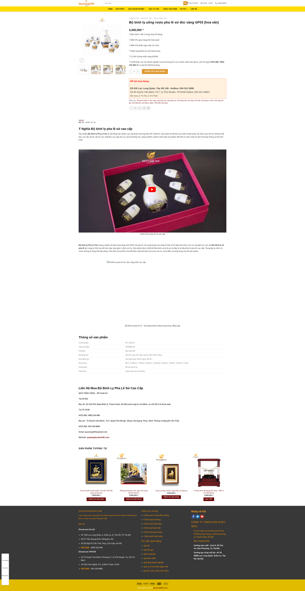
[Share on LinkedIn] (148, 108)
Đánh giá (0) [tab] (90, 122)
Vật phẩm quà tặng (161, 103)
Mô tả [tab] (81, 122)
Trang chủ (134, 18)
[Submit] (185, 3)
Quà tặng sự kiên (207, 100)
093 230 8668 (97, 569)
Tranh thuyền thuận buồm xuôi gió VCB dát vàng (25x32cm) (96, 492)
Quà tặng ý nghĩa (147, 103)
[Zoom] (81, 60)
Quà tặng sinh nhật (194, 100)
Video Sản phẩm (170, 9)
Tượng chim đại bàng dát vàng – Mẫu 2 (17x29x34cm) (209, 492)
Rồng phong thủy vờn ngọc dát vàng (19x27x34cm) (133, 492)
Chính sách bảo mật (152, 528)
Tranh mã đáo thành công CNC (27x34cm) (171, 491)
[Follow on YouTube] (202, 517)
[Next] (121, 39)
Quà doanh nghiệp (136, 9)
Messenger (5, 575)
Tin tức (183, 9)
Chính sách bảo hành (153, 524)
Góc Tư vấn (154, 9)
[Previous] (82, 39)
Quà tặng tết (136, 103)
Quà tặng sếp (181, 100)
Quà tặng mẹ (171, 100)
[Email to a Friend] (140, 108)
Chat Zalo (5, 568)
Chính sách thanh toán (153, 536)
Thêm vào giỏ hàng (154, 71)
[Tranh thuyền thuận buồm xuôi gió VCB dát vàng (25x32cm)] (96, 470)
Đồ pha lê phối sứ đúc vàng (146, 100)
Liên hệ (194, 9)
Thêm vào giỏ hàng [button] (96, 499)
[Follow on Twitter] (198, 517)
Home (110, 9)
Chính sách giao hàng (153, 532)
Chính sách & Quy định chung (156, 515)
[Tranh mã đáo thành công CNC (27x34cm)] (171, 470)
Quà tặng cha (160, 18)
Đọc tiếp (208, 499)
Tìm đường (5, 560)
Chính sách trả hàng (152, 520)
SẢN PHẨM (119, 9)
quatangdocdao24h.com (97, 437)
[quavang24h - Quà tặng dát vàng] (89, 3)
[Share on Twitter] (135, 108)
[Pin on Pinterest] (144, 108)
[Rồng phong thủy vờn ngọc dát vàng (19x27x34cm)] (133, 470)
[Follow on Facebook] (193, 517)
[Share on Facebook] (131, 108)
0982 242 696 (97, 548)
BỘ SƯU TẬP (146, 18)
